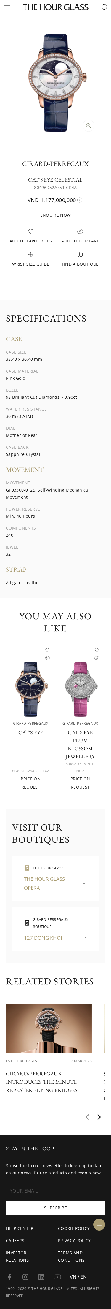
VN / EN (78, 1277)
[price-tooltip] (79, 200)
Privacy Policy (74, 1240)
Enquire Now (55, 215)
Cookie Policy (74, 1228)
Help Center (20, 1228)
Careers (15, 1240)
